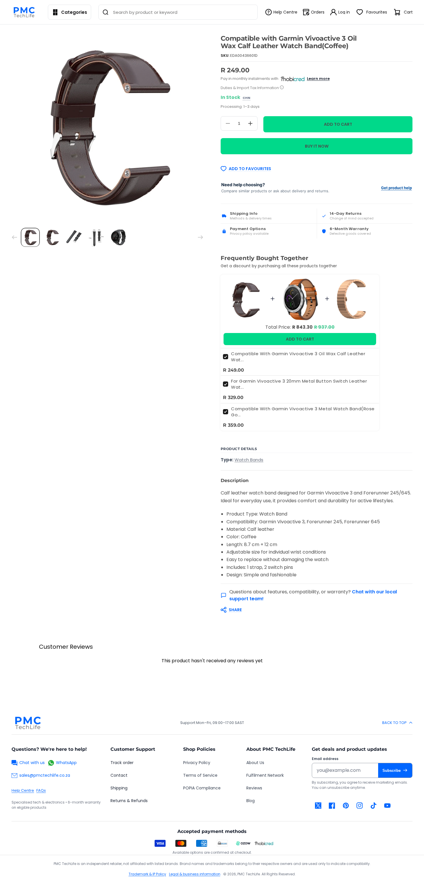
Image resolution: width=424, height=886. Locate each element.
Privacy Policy (196, 762)
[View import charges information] (282, 87)
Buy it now (317, 146)
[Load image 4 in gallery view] (96, 237)
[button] (314, 610)
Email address (325, 759)
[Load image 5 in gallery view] (118, 237)
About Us (255, 762)
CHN (246, 98)
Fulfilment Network (265, 775)
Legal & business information (194, 874)
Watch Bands (248, 460)
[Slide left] (14, 237)
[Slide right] (200, 237)
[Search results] (105, 12)
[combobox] (178, 12)
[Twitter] (318, 805)
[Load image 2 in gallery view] (52, 237)
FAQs (41, 790)
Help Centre (23, 790)
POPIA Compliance (202, 788)
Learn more (318, 78)
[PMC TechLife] (26, 12)
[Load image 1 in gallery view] (30, 237)
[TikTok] (373, 805)
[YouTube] (387, 805)
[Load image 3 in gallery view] (74, 237)
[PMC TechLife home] (28, 723)
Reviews (254, 788)
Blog (250, 801)
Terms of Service (200, 775)
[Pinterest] (345, 805)
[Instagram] (359, 805)
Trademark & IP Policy (147, 874)
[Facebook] (332, 805)
